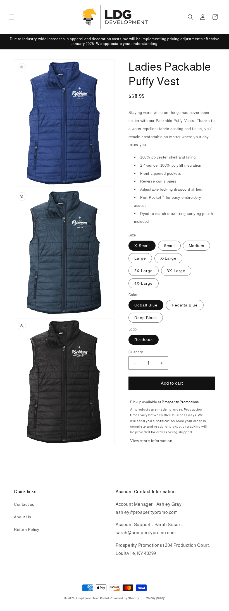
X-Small (142, 245)
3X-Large (176, 271)
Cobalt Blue (146, 305)
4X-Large (143, 283)
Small (169, 245)
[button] (12, 17)
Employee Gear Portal (92, 598)
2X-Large (143, 271)
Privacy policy (155, 598)
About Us (22, 517)
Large (140, 258)
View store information (151, 441)
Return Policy (26, 529)
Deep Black (145, 317)
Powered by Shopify (124, 598)
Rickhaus (143, 339)
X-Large (168, 258)
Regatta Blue (185, 305)
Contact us (24, 504)
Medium (196, 245)
